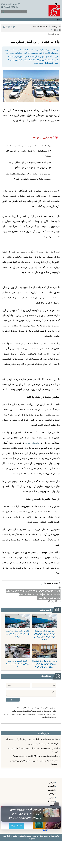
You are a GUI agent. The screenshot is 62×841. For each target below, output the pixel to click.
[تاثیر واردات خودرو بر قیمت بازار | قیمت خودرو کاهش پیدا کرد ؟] (17, 621)
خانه (58, 34)
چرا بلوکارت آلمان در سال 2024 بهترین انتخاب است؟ (35, 756)
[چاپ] (8, 27)
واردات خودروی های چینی (49, 598)
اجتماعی (51, 790)
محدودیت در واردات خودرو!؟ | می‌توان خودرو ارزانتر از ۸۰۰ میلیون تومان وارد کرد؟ (44, 664)
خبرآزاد (34, 836)
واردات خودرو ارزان (51, 594)
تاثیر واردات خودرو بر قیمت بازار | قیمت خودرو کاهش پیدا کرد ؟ (17, 634)
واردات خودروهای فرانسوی (30, 594)
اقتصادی (51, 786)
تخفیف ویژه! (16, 825)
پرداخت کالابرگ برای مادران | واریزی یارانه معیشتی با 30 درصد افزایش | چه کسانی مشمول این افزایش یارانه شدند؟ (28, 151)
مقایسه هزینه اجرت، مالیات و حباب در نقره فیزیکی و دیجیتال (32, 739)
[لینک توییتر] (53, 602)
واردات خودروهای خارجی (49, 590)
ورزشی (52, 797)
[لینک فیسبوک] (49, 602)
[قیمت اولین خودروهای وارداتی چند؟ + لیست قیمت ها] (17, 651)
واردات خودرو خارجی (15, 590)
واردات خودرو (31, 590)
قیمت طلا (51, 34)
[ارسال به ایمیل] (3, 27)
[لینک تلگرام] (57, 602)
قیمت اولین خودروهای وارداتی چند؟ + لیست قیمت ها (17, 664)
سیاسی (52, 782)
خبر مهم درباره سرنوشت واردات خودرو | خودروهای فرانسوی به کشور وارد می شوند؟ (45, 635)
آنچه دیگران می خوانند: (43, 137)
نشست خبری (32, 443)
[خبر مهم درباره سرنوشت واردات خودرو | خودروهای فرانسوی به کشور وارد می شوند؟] (44, 621)
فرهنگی (52, 794)
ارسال (13, 699)
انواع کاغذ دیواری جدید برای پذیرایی (43, 744)
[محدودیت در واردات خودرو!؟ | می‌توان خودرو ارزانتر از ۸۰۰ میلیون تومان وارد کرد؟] (44, 651)
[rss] (16, 7)
